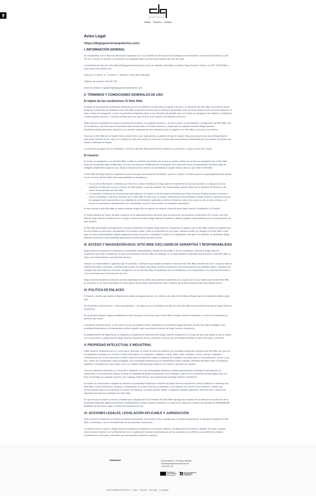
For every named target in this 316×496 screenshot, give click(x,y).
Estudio (147, 22)
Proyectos (157, 22)
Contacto (168, 22)
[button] (3, 15)
